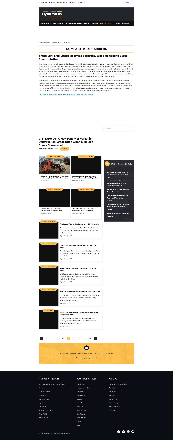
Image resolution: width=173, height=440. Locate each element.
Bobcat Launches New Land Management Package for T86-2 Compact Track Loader (117, 183)
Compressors (43, 395)
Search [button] (124, 2)
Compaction (80, 392)
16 (57, 339)
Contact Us (81, 2)
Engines (86, 23)
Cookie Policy (113, 399)
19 (74, 339)
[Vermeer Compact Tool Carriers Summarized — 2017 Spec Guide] (54, 198)
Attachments (71, 23)
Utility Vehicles (43, 414)
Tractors (94, 23)
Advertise (72, 2)
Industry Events (81, 410)
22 (90, 339)
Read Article (64, 149)
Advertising (112, 392)
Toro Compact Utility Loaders (48, 95)
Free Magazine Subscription (118, 384)
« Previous (41, 338)
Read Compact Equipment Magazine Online (53, 2)
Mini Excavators (59, 23)
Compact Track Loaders (46, 410)
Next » (95, 338)
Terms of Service (114, 407)
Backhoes (42, 388)
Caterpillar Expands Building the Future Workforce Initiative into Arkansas (117, 198)
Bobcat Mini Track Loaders (84, 95)
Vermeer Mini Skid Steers (66, 95)
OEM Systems (81, 418)
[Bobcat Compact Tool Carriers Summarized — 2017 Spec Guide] (48, 275)
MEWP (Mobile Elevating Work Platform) (52, 384)
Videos (117, 23)
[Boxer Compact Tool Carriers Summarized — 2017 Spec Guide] (48, 297)
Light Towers (43, 403)
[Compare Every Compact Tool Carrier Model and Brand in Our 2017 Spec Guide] (86, 165)
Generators (80, 403)
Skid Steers (45, 23)
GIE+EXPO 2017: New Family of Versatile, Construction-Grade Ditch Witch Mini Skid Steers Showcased (66, 142)
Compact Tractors (44, 392)
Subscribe (125, 23)
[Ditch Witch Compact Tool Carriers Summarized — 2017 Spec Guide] (86, 198)
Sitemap (111, 395)
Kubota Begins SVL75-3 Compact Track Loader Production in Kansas (118, 206)
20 (79, 339)
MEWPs (79, 23)
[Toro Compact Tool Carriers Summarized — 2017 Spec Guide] (48, 230)
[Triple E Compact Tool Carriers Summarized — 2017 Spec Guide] (48, 252)
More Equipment (105, 23)
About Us (112, 388)
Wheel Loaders (43, 418)
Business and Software (84, 388)
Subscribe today (86, 359)
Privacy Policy (113, 403)
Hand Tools (80, 407)
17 (63, 339)
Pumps (79, 421)
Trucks (79, 425)
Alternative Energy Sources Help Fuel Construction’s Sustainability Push (117, 174)
